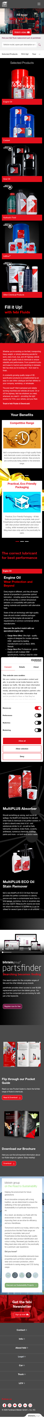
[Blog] (30, 1405)
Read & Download (10, 1097)
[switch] (38, 715)
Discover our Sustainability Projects (20, 1285)
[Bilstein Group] (33, 1416)
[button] (5, 54)
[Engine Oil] (22, 83)
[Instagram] (9, 1405)
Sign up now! (20, 1315)
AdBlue (7, 256)
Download (7, 1163)
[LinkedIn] (25, 1405)
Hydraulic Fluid (9, 218)
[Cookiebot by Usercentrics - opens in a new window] (31, 660)
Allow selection (22, 749)
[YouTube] (15, 1405)
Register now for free (12, 1006)
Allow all (22, 741)
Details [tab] (22, 667)
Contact (21, 1330)
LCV (21, 1383)
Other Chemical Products (13, 295)
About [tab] (36, 667)
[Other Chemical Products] (22, 276)
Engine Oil (7, 102)
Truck (21, 1374)
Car (21, 1365)
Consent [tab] (7, 667)
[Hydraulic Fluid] (22, 199)
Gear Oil (6, 179)
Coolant (6, 140)
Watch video (20, 32)
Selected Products (9, 54)
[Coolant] (22, 122)
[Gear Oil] (22, 160)
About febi (20, 1348)
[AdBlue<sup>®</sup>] (22, 238)
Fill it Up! (25, 54)
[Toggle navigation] (39, 4)
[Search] (39, 45)
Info (21, 1339)
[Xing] (20, 1405)
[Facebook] (4, 1405)
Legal (21, 1356)
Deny (22, 756)
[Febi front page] (5, 4)
